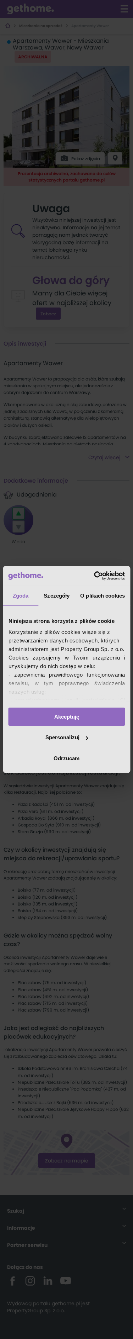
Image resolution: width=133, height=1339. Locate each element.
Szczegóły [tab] (57, 595)
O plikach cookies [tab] (102, 595)
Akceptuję (66, 716)
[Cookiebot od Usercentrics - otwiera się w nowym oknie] (95, 576)
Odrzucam (66, 758)
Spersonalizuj (62, 737)
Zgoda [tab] (21, 595)
